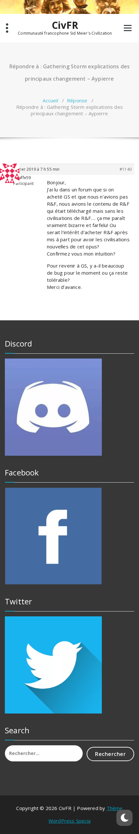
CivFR (65, 25)
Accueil (50, 100)
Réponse (77, 100)
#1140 (126, 169)
